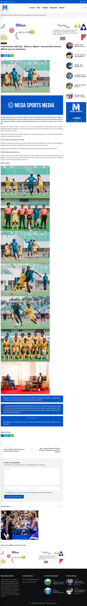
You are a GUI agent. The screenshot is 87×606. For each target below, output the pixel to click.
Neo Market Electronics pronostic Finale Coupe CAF (58, 592)
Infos (38, 8)
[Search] (82, 7)
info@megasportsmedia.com (8, 1)
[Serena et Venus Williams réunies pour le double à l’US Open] (69, 45)
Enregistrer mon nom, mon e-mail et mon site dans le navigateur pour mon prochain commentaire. (29, 492)
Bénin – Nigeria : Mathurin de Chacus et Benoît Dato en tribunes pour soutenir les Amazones (49, 450)
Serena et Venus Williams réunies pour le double (13, 545)
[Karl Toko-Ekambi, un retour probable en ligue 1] (69, 55)
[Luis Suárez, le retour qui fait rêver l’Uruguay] (69, 75)
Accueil (32, 8)
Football (45, 8)
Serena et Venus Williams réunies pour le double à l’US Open (80, 46)
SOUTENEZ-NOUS (32, 417)
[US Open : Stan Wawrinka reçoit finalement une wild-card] (69, 65)
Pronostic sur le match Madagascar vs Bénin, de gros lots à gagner (58, 584)
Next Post (56, 446)
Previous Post (8, 447)
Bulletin (62, 8)
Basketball (53, 8)
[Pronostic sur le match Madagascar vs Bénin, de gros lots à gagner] (47, 582)
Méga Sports (6, 422)
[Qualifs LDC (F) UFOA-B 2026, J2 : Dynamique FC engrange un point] (69, 86)
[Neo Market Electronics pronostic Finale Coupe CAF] (47, 591)
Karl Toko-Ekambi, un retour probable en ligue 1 (80, 56)
